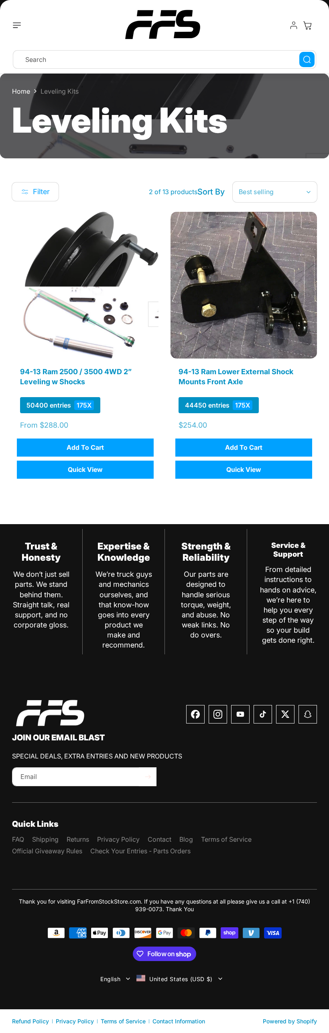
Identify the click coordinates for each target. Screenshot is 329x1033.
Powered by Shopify (290, 1021)
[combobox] (164, 59)
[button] (19, 25)
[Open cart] (307, 25)
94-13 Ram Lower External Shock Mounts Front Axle (236, 376)
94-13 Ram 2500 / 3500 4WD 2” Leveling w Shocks (76, 376)
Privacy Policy (75, 1021)
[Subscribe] (147, 776)
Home (21, 91)
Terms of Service (123, 1021)
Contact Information (178, 1021)
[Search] (307, 59)
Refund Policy (30, 1021)
